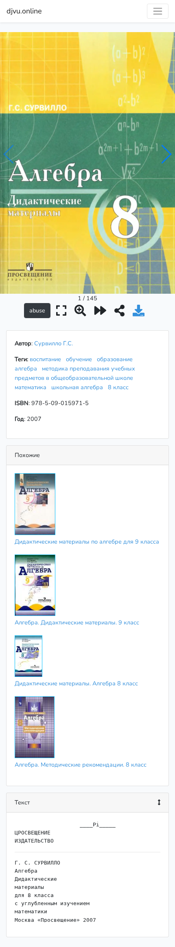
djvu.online (24, 11)
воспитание (47, 359)
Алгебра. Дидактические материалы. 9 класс (77, 622)
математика (32, 387)
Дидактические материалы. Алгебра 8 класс (76, 683)
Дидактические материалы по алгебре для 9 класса (87, 541)
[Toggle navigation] (157, 11)
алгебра (27, 368)
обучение (80, 359)
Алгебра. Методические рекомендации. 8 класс (81, 765)
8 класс (120, 387)
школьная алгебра (78, 387)
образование (116, 359)
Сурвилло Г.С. (53, 343)
